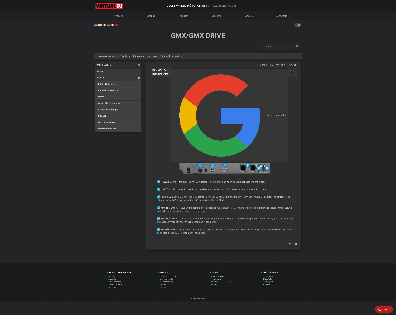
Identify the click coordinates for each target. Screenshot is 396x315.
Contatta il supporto (168, 276)
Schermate (112, 287)
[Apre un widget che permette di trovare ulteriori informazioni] (384, 309)
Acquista (183, 16)
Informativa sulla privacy (221, 282)
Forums (163, 287)
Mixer (100, 96)
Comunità (216, 16)
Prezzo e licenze (115, 284)
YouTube (268, 279)
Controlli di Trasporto (108, 103)
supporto (249, 16)
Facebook (268, 276)
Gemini (124, 56)
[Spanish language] (100, 25)
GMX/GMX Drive (140, 56)
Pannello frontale (105, 84)
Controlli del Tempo (107, 109)
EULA (213, 284)
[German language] (108, 25)
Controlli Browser (106, 128)
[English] (96, 25)
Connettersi (282, 16)
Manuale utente (166, 279)
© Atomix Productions (198, 299)
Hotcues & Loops (105, 122)
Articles (163, 284)
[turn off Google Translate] (291, 70)
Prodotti (118, 16)
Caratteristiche (114, 282)
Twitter (267, 284)
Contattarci (216, 279)
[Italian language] (112, 25)
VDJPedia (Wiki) (166, 282)
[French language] (104, 25)
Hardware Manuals (106, 56)
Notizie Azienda (217, 276)
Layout (155, 56)
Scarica (151, 16)
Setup (99, 71)
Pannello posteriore (172, 56)
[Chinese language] (116, 25)
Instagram (268, 282)
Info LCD (101, 116)
